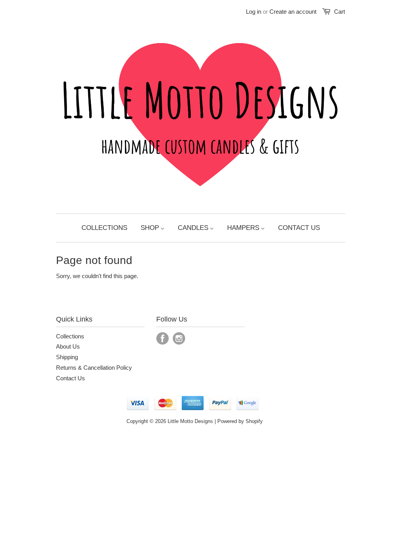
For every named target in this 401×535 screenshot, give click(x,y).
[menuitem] (104, 228)
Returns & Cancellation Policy (94, 367)
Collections (70, 336)
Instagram (179, 338)
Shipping (67, 357)
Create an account (292, 11)
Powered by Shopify (240, 421)
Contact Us (70, 378)
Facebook (162, 338)
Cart (339, 11)
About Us (68, 346)
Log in (253, 11)
